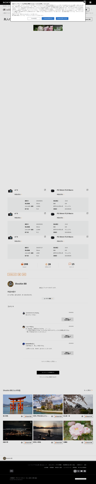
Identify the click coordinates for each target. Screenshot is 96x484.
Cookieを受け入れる (62, 18)
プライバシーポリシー (31, 15)
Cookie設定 (34, 18)
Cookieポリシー (27, 14)
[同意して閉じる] (84, 1)
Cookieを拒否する (48, 18)
